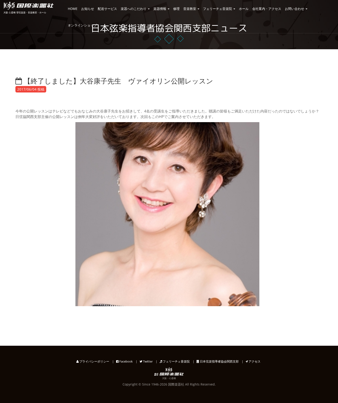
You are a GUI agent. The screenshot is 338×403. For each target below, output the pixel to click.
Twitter (147, 361)
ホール (244, 8)
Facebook (126, 361)
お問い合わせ (295, 8)
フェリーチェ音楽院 (218, 8)
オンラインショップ (82, 25)
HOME (72, 8)
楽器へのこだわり (134, 8)
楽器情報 (160, 8)
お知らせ (87, 8)
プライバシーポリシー (94, 361)
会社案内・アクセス (266, 8)
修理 (176, 8)
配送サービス (107, 8)
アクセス (254, 361)
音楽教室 (190, 8)
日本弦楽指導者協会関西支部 (219, 361)
